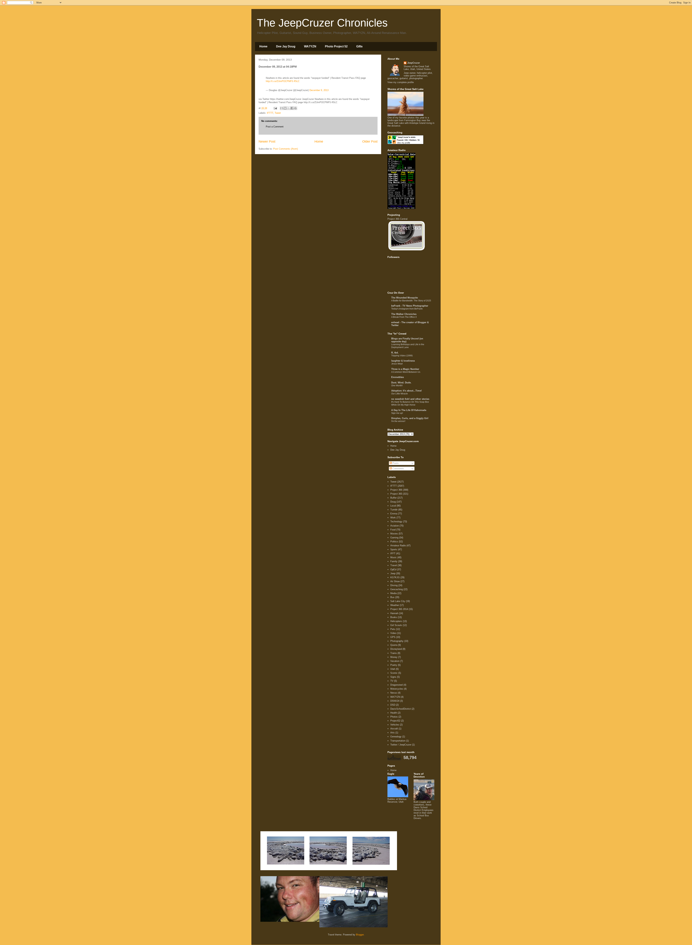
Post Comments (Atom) (285, 148)
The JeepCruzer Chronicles (322, 23)
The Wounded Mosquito (404, 297)
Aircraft (394, 728)
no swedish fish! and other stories (410, 399)
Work (393, 517)
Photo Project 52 (336, 46)
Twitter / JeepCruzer (400, 744)
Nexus (393, 692)
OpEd (393, 569)
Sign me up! (397, 413)
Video (393, 633)
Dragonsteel (396, 684)
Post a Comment (274, 126)
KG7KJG (395, 577)
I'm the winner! (398, 421)
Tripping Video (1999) (402, 355)
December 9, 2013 (319, 90)
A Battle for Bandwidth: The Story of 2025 (411, 300)
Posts (395, 463)
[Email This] (281, 108)
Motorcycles (396, 688)
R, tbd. (395, 352)
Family (393, 561)
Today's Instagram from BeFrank (407, 308)
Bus (392, 597)
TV (391, 681)
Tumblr (394, 509)
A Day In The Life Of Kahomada (408, 410)
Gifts (359, 46)
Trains (393, 653)
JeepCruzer (413, 62)
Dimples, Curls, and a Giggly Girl (409, 418)
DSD (392, 704)
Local (393, 505)
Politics (394, 541)
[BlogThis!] (285, 108)
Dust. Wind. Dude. (401, 382)
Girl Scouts (396, 625)
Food (393, 529)
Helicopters (396, 621)
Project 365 (396, 493)
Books (393, 617)
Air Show (395, 581)
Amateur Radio (398, 545)
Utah (392, 669)
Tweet (278, 113)
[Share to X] (288, 108)
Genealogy (396, 736)
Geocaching (396, 589)
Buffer (393, 497)
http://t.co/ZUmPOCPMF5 (279, 81)
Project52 (395, 720)
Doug (393, 501)
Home (263, 46)
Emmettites (397, 377)
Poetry (393, 665)
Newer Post (267, 141)
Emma (393, 513)
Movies (394, 533)
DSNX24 (394, 701)
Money (393, 657)
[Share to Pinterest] (295, 108)
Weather (394, 605)
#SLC (297, 81)
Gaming (394, 537)
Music (393, 557)
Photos (394, 716)
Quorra (393, 645)
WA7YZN (310, 46)
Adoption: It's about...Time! (406, 390)
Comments (398, 468)
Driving (394, 585)
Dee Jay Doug (285, 46)
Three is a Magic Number (405, 369)
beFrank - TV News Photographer (409, 305)
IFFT (392, 553)
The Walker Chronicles (403, 314)
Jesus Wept (397, 363)
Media (393, 593)
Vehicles (394, 724)
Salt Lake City (397, 601)
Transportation (397, 740)
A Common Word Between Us (405, 372)
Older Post (370, 141)
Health (393, 712)
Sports (393, 549)
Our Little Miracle (399, 393)
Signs (393, 677)
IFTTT (270, 113)
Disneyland (396, 649)
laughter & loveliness (403, 360)
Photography (396, 641)
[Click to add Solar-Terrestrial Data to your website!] (401, 208)
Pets (392, 629)
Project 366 (396, 489)
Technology (396, 521)
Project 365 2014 (399, 609)
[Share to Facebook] (292, 108)
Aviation (394, 525)
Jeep (392, 573)
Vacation (394, 661)
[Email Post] (275, 108)
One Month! (397, 385)
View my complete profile (400, 82)
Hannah (394, 613)
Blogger (360, 934)
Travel (393, 565)
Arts (392, 732)
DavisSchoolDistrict (400, 708)
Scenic (394, 673)
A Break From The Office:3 (404, 317)
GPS (392, 637)
